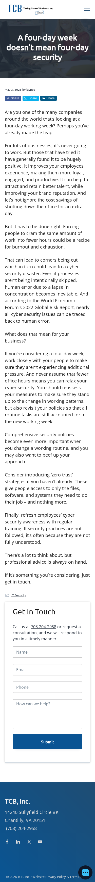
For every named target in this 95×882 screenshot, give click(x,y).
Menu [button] (81, 9)
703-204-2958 (43, 626)
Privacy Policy (55, 876)
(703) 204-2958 (21, 828)
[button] (85, 872)
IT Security (18, 595)
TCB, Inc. (23, 876)
